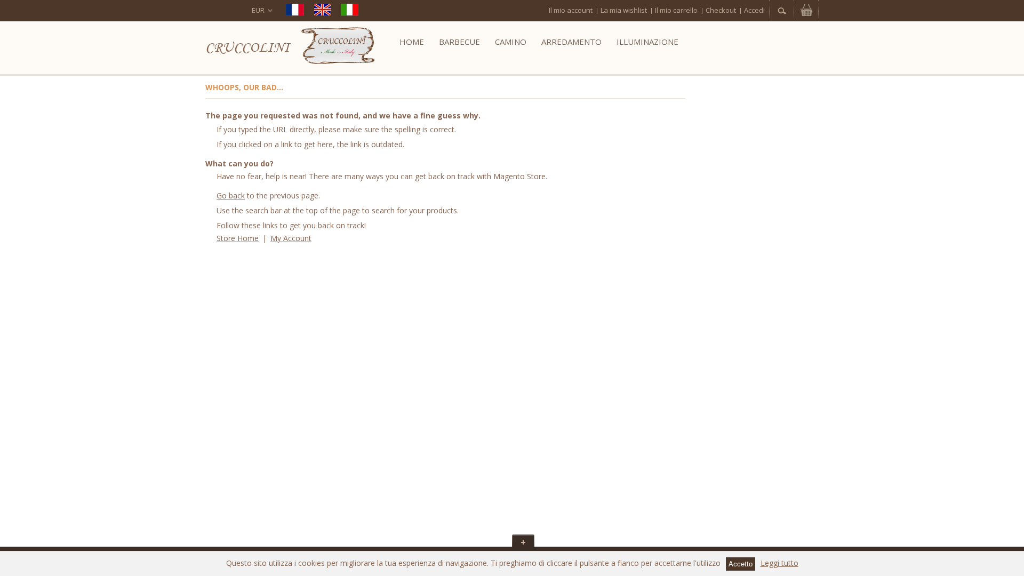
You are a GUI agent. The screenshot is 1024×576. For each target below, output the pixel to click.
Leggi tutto (779, 563)
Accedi (754, 10)
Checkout (721, 10)
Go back (231, 195)
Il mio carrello (676, 10)
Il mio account (571, 10)
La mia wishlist (624, 10)
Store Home (238, 238)
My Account (290, 238)
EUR (258, 10)
